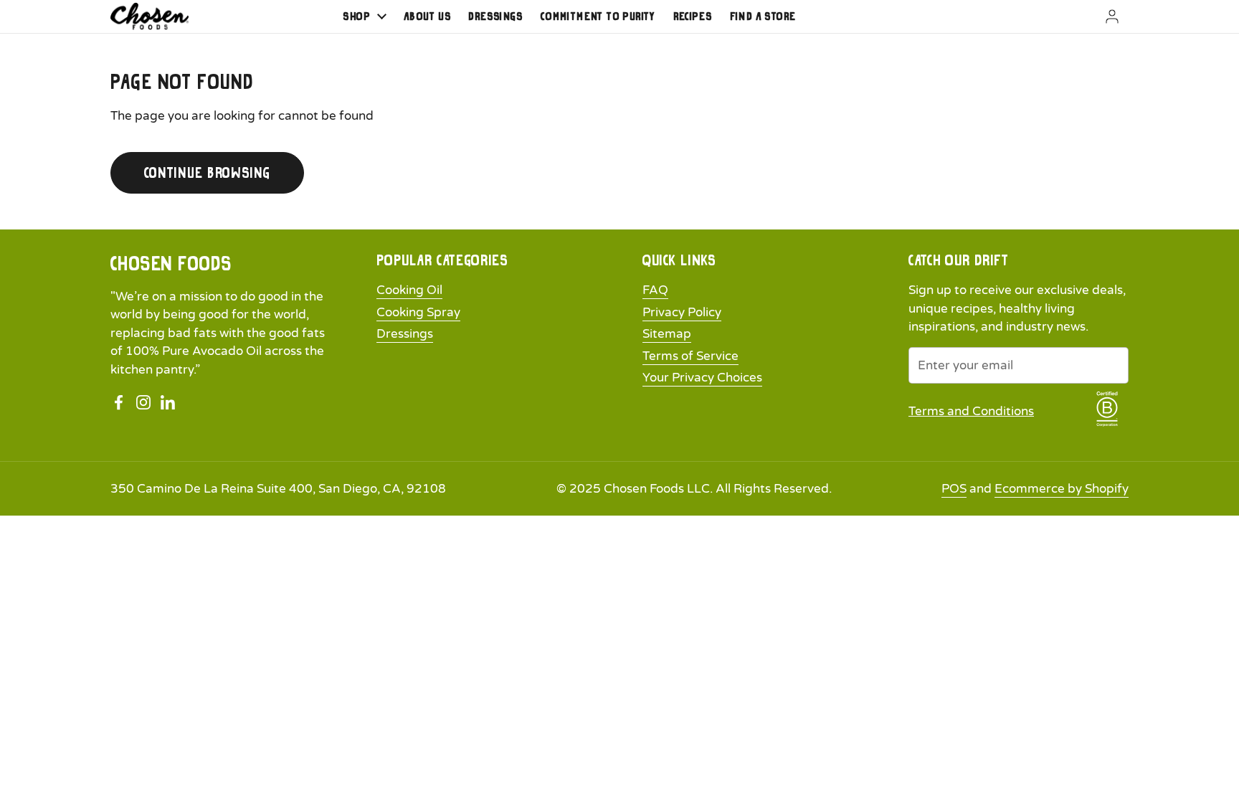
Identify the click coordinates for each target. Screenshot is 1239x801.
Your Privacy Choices (702, 377)
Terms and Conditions (971, 411)
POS (954, 488)
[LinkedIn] (167, 402)
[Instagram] (143, 402)
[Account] (1094, 16)
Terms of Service (690, 356)
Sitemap (666, 333)
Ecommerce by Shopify (1061, 488)
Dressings (404, 333)
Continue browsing (207, 172)
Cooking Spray (418, 312)
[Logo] (149, 16)
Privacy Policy (681, 312)
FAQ (655, 290)
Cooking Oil (409, 290)
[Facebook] (119, 402)
